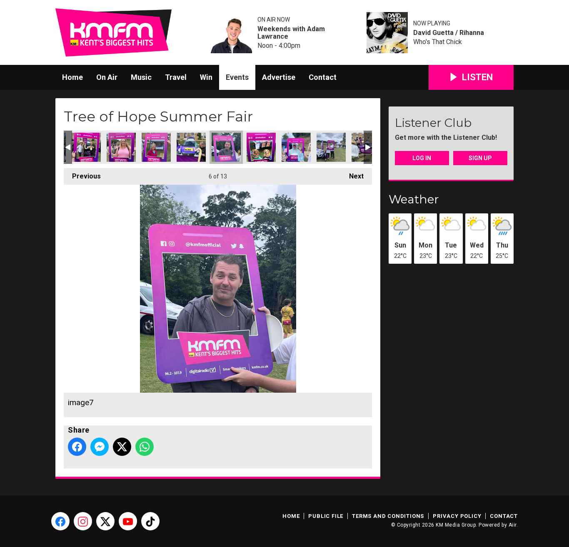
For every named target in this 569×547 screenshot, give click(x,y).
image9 (156, 147)
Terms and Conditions (388, 516)
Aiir (513, 525)
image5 (296, 147)
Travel (176, 77)
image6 (261, 147)
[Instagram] (83, 521)
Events (237, 77)
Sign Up (480, 158)
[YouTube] (128, 521)
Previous (82, 176)
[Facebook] (60, 521)
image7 (226, 147)
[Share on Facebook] (77, 447)
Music (141, 77)
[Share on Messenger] (99, 447)
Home (72, 77)
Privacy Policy (457, 516)
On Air (106, 77)
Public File (325, 516)
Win (206, 77)
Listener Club (433, 123)
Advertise (278, 77)
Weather (414, 199)
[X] (105, 521)
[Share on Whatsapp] (144, 447)
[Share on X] (122, 447)
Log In (421, 158)
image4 (331, 147)
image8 (191, 147)
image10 (121, 147)
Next (352, 176)
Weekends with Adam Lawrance (291, 32)
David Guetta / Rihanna (448, 33)
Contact (323, 77)
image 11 (86, 147)
